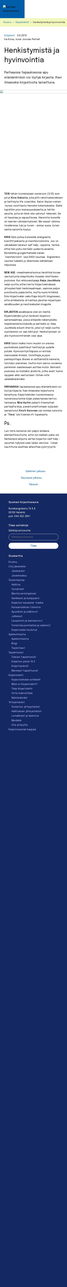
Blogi (14, 643)
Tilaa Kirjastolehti (22, 689)
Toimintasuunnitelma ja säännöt (31, 625)
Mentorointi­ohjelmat (24, 594)
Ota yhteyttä (20, 725)
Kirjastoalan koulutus (24, 630)
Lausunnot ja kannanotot (27, 621)
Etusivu (7, 22)
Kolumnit (9, 35)
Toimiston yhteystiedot (26, 707)
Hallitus (16, 585)
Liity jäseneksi (17, 566)
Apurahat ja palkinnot (25, 612)
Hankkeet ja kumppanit (26, 598)
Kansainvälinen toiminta (26, 607)
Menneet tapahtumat (25, 671)
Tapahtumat (16, 652)
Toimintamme (17, 580)
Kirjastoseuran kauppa (22, 729)
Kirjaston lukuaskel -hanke (27, 603)
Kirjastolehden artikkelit (26, 680)
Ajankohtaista (17, 634)
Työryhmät (18, 589)
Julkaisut (17, 616)
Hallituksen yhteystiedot (27, 711)
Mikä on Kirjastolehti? (25, 684)
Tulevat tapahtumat (24, 657)
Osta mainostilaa (22, 693)
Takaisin (33, 484)
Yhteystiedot (17, 702)
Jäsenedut (18, 571)
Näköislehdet (20, 698)
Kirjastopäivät (20, 666)
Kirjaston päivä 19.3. (23, 661)
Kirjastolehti (22, 22)
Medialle (16, 720)
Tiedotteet (18, 648)
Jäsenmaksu (19, 576)
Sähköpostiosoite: (20, 530)
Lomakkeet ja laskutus (25, 716)
